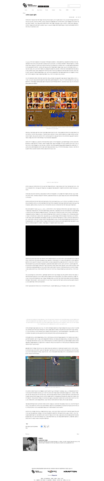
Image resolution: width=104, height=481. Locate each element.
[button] (26, 13)
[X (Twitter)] (44, 426)
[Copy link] (48, 426)
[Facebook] (41, 426)
